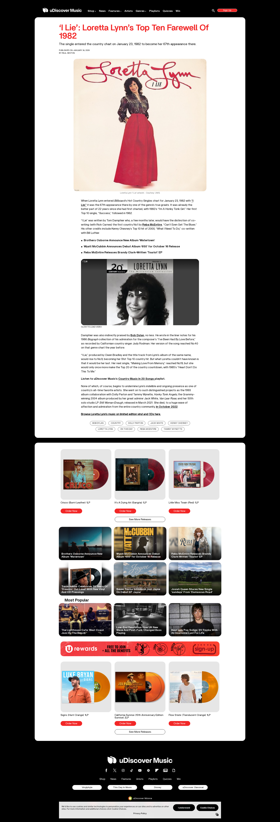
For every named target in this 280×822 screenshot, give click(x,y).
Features (114, 11)
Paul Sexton (68, 53)
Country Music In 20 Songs (136, 378)
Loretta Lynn (105, 429)
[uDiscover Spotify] (148, 770)
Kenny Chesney (179, 423)
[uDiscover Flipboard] (157, 770)
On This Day (126, 429)
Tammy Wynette (173, 429)
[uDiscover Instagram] (123, 770)
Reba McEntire (152, 224)
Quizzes (168, 11)
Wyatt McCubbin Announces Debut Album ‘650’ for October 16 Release (132, 246)
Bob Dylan (98, 423)
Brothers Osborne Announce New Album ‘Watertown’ (119, 240)
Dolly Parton (135, 423)
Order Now (71, 511)
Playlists (154, 11)
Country (116, 423)
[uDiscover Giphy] (173, 770)
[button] (86, 481)
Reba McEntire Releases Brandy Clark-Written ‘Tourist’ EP (123, 252)
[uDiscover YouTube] (140, 770)
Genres (140, 11)
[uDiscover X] (114, 770)
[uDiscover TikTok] (131, 770)
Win (178, 11)
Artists (128, 11)
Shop (91, 11)
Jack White (156, 423)
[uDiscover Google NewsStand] (165, 770)
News (102, 11)
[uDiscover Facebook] (106, 770)
